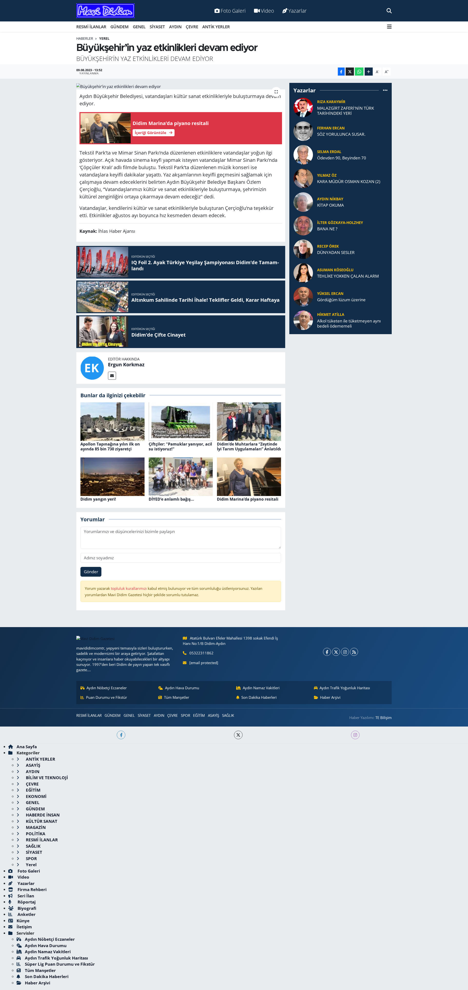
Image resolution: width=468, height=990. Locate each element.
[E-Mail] (112, 376)
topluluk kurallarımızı (129, 588)
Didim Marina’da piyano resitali (247, 499)
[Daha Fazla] (369, 72)
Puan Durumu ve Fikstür (106, 697)
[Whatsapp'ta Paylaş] (359, 72)
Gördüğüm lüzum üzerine (341, 299)
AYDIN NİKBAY (330, 198)
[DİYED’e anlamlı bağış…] (181, 476)
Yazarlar (297, 10)
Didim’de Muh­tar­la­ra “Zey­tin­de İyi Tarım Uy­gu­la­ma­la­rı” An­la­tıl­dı (249, 446)
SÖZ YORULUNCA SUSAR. (341, 134)
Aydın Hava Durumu (182, 687)
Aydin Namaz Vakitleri (261, 687)
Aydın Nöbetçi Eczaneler (107, 687)
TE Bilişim (383, 717)
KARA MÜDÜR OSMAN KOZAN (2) (348, 181)
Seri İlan (25, 896)
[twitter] (238, 735)
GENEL (139, 26)
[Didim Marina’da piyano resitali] (249, 476)
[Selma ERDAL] (303, 154)
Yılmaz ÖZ (327, 175)
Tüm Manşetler (176, 697)
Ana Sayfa (27, 746)
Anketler (26, 914)
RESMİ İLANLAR (91, 26)
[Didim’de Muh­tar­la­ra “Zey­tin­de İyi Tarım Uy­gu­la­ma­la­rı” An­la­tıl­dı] (249, 421)
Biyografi (26, 908)
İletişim (24, 927)
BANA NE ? (327, 228)
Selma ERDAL (329, 151)
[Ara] (389, 10)
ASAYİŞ (213, 715)
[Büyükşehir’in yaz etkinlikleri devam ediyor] (180, 86)
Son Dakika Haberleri (259, 697)
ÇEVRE (192, 26)
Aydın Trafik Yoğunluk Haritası (345, 687)
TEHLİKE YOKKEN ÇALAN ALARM (348, 276)
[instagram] (355, 735)
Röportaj (26, 902)
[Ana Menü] (389, 26)
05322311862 (201, 652)
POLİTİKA (35, 833)
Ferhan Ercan (331, 128)
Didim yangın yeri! (98, 499)
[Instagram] (345, 652)
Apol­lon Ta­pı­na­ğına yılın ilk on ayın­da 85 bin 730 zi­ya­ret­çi (110, 446)
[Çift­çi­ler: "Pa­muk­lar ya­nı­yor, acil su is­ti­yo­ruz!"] (181, 421)
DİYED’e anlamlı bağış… (171, 499)
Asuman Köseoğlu (335, 269)
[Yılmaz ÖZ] (303, 178)
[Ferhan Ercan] (303, 130)
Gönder (91, 571)
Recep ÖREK (328, 246)
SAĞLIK (228, 715)
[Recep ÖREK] (303, 249)
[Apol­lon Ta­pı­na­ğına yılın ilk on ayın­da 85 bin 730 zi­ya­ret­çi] (112, 421)
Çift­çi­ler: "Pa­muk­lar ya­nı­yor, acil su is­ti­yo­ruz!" (180, 446)
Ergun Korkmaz (126, 364)
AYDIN (175, 26)
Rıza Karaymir (331, 101)
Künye (23, 920)
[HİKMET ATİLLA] (303, 319)
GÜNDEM (119, 26)
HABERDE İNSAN (42, 815)
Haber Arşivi (330, 697)
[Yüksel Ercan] (303, 296)
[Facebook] (327, 652)
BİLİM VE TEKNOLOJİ (46, 777)
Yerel (104, 38)
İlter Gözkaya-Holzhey (340, 222)
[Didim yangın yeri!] (112, 476)
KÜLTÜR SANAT (41, 821)
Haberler (84, 38)
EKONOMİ (36, 796)
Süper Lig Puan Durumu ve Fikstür (60, 964)
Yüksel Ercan (330, 293)
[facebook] (121, 735)
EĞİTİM (199, 715)
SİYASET (157, 26)
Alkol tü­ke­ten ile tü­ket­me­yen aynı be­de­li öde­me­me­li (349, 323)
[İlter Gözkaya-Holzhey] (303, 225)
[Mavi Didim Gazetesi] (105, 10)
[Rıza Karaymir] (303, 107)
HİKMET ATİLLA (330, 314)
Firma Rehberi (32, 889)
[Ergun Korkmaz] (92, 367)
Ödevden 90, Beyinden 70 (341, 157)
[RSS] (354, 652)
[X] (336, 652)
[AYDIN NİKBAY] (303, 201)
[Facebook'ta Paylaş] (341, 72)
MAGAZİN (35, 827)
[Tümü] (385, 90)
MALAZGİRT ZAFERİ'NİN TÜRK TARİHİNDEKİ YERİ (345, 111)
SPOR (185, 715)
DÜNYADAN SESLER (336, 252)
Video (267, 10)
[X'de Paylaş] (350, 72)
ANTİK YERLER (216, 26)
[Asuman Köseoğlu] (303, 272)
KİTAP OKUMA (330, 205)
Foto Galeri (233, 10)
